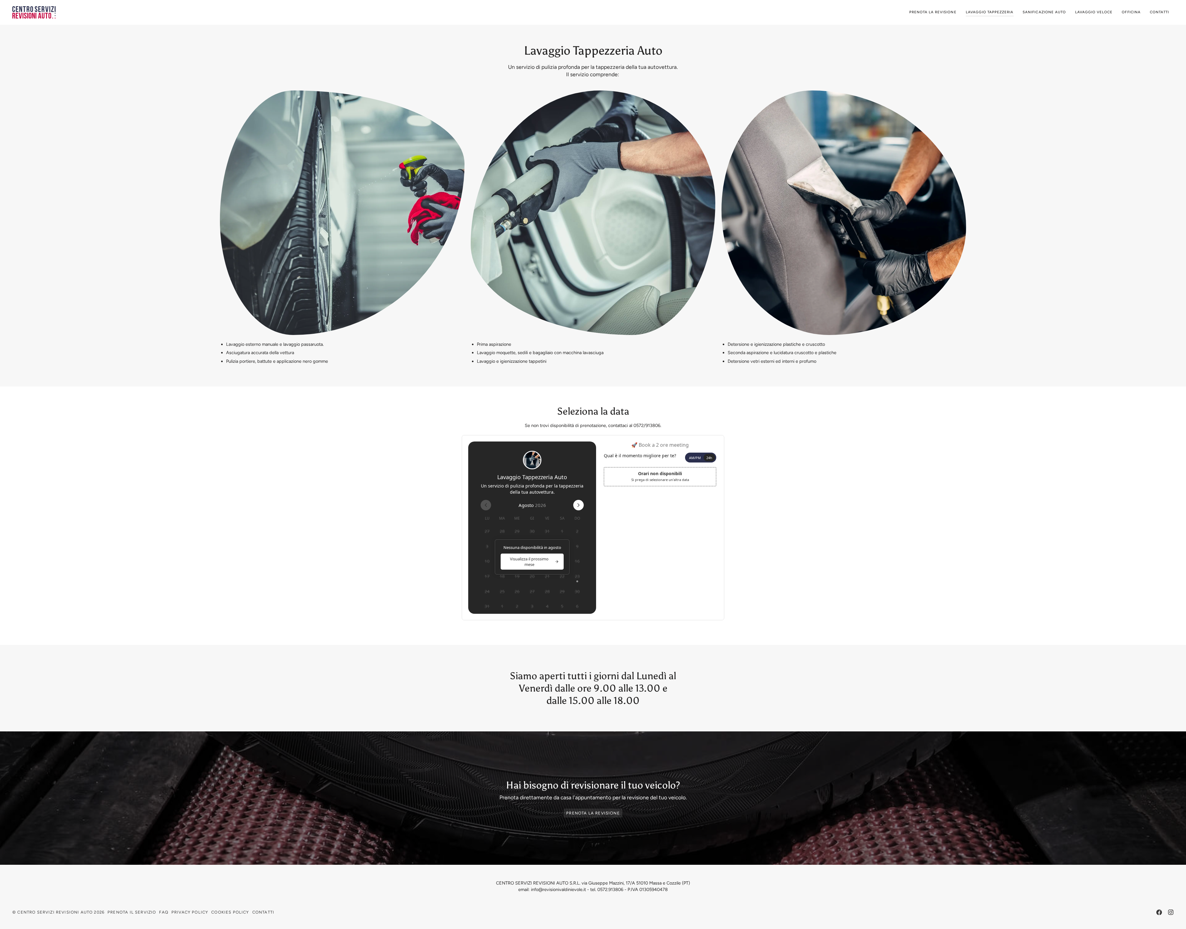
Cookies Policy (230, 912)
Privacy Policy (189, 912)
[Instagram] (1171, 912)
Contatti (263, 912)
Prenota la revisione (593, 813)
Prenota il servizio (131, 912)
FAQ (163, 912)
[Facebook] (1159, 912)
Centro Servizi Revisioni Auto (55, 912)
